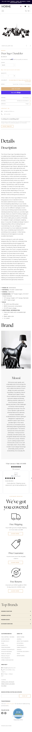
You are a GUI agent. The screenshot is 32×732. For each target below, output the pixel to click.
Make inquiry (7, 126)
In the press (20, 643)
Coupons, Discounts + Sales (23, 652)
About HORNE (20, 637)
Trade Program (5, 647)
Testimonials (20, 645)
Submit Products (21, 647)
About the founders (22, 641)
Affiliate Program (6, 651)
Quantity (3, 73)
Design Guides (21, 655)
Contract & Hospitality (7, 649)
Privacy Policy (5, 655)
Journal (19, 639)
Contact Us (4, 645)
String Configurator (7, 660)
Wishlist (19, 649)
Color (3, 62)
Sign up (24, 696)
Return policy (5, 641)
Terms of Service (6, 653)
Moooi (3, 50)
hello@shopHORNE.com (9, 111)
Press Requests (5, 657)
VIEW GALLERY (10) (7, 45)
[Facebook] (2, 713)
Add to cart (16, 88)
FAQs (2, 643)
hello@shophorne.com (9, 668)
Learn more (15, 533)
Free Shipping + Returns (7, 637)
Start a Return (5, 639)
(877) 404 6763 (7, 114)
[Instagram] (5, 713)
